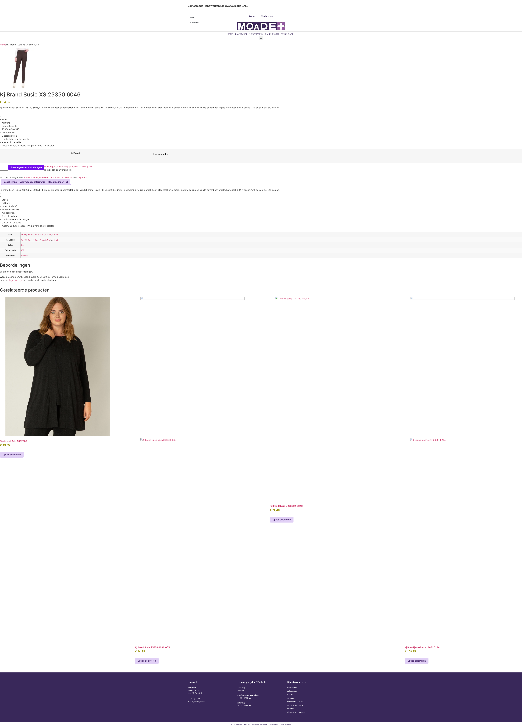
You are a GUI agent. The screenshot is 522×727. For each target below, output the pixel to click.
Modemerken (256, 34)
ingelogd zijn (15, 280)
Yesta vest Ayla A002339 (13, 441)
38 (22, 234)
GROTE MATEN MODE (60, 177)
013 (22, 250)
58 (57, 234)
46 (36, 234)
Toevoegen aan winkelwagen (26, 167)
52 (46, 234)
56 (53, 234)
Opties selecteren (12, 454)
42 (29, 234)
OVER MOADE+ (287, 34)
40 (25, 234)
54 (50, 234)
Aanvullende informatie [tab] (32, 182)
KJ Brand (75, 153)
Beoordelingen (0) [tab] (58, 182)
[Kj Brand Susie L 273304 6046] (327, 399)
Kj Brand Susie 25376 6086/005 (152, 647)
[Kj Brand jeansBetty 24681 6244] (462, 469)
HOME (230, 34)
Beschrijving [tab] (10, 182)
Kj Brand (83, 177)
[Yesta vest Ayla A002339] (57, 366)
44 (32, 234)
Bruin (23, 245)
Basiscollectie (31, 177)
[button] (261, 38)
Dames (252, 16)
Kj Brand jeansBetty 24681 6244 (422, 647)
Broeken (43, 177)
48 (39, 234)
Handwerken (267, 16)
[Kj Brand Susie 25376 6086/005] (192, 469)
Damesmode (241, 34)
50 (43, 234)
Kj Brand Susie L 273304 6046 (286, 506)
